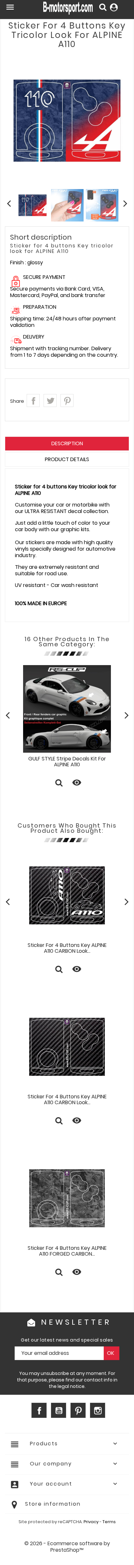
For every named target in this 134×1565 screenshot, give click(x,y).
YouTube (58, 1410)
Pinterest (67, 400)
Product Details (67, 459)
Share (33, 400)
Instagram (97, 1410)
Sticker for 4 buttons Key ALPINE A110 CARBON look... (67, 948)
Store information (53, 1504)
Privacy (91, 1521)
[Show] (59, 783)
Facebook (39, 1410)
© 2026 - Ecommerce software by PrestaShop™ (67, 1547)
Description (67, 443)
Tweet (50, 400)
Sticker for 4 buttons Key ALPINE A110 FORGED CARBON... (67, 1251)
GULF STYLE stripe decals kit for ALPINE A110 (67, 761)
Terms (109, 1521)
